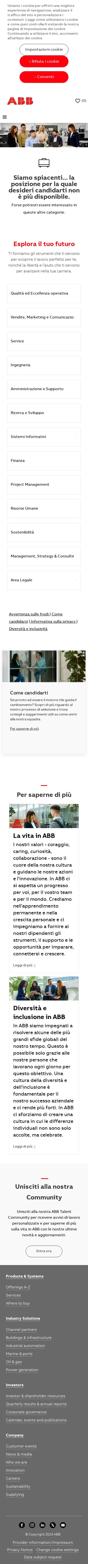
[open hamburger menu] (5, 117)
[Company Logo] (20, 101)
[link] (24, 965)
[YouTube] (63, 1525)
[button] (44, 50)
